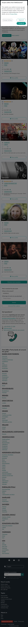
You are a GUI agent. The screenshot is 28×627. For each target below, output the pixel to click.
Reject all (21, 20)
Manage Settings (7, 20)
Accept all (21, 23)
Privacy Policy (13, 14)
